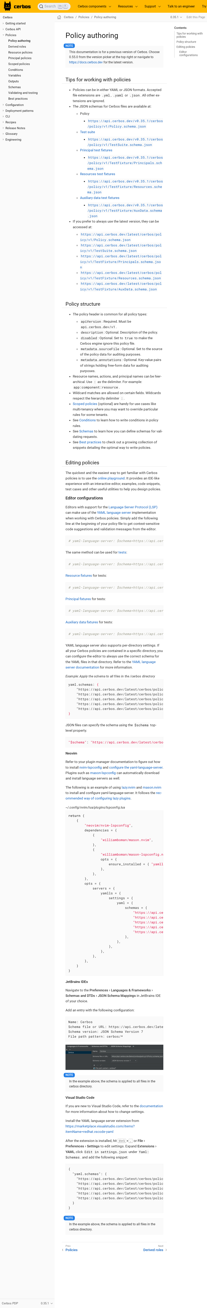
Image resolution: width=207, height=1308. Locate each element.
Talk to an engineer (181, 6)
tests (122, 552)
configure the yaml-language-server (136, 767)
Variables (14, 75)
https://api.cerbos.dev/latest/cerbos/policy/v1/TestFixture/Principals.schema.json (121, 261)
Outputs (13, 81)
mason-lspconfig (103, 773)
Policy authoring (19, 41)
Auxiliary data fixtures (81, 622)
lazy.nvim (128, 787)
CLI (7, 116)
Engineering (13, 139)
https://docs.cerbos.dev (86, 62)
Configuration (14, 105)
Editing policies (185, 46)
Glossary (11, 134)
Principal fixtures (78, 599)
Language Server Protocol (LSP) (133, 507)
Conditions (15, 70)
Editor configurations (188, 53)
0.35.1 (174, 17)
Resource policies (20, 52)
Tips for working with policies (189, 35)
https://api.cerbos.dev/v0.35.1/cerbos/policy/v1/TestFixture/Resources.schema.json (125, 186)
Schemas (14, 87)
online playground (111, 478)
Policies (10, 35)
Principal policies (20, 58)
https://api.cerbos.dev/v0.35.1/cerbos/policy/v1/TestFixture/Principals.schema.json (125, 162)
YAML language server (114, 513)
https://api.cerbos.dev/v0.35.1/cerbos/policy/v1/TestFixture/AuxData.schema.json (125, 210)
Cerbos (8, 17)
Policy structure (186, 41)
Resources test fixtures (97, 174)
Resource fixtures (78, 575)
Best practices (18, 98)
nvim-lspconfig (90, 767)
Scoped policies (19, 64)
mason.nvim (152, 787)
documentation (151, 1106)
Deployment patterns (19, 111)
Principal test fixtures (96, 150)
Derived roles (17, 46)
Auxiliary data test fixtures (99, 198)
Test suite (87, 132)
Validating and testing (23, 93)
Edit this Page (196, 17)
